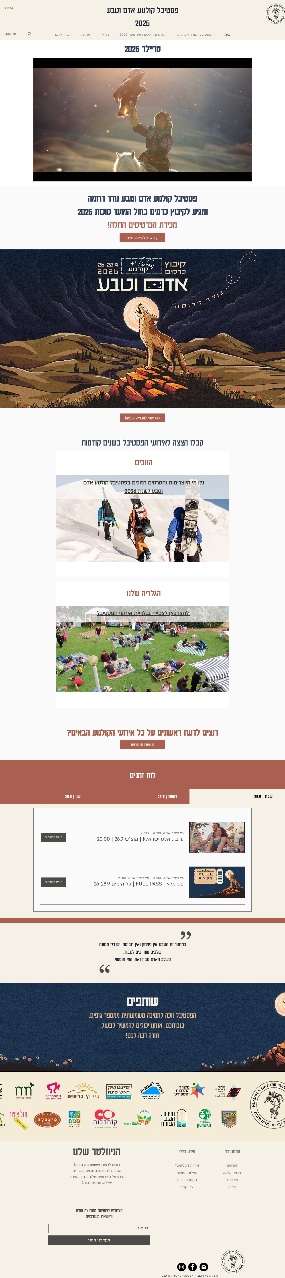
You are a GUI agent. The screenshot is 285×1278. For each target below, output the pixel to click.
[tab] (237, 796)
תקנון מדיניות (187, 1179)
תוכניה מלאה (232, 1172)
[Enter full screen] (245, 175)
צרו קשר (187, 1187)
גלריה (232, 1187)
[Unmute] (47, 175)
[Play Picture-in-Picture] (238, 175)
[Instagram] (181, 1267)
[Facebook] (192, 1267)
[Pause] (39, 175)
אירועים (232, 1179)
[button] (140, 839)
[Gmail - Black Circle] (204, 1267)
